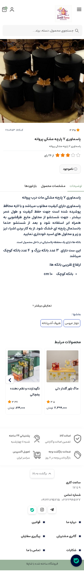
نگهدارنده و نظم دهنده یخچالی (25, 391)
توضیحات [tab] (76, 186)
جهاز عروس (72, 323)
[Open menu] (79, 9)
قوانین (36, 522)
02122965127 (71, 499)
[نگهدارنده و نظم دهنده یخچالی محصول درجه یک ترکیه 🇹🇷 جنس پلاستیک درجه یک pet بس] (24, 366)
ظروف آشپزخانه (51, 323)
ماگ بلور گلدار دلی (66, 388)
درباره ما (71, 522)
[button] (9, 379)
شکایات (71, 550)
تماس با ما (33, 550)
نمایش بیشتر (42, 305)
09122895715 (50, 499)
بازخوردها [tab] (31, 186)
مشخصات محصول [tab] (53, 186)
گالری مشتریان (66, 536)
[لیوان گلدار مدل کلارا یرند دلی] (62, 366)
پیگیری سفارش (30, 536)
